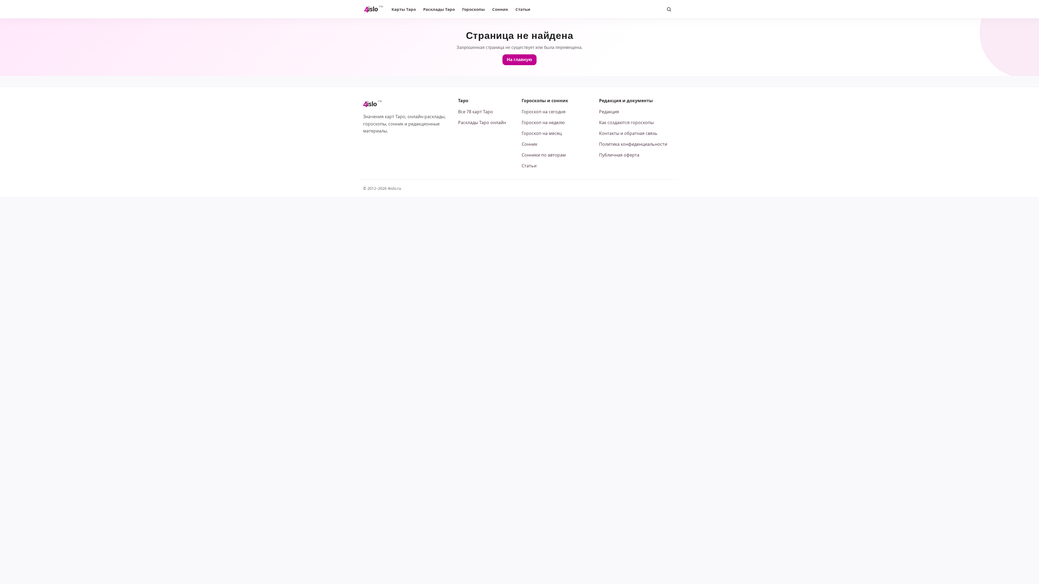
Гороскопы (473, 9)
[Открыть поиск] (669, 9)
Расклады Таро (439, 9)
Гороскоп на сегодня (543, 112)
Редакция (609, 112)
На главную (519, 59)
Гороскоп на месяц (542, 133)
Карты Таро (404, 9)
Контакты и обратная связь (628, 133)
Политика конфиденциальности (633, 144)
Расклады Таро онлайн (482, 122)
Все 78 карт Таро (475, 112)
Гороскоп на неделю (543, 122)
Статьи (522, 9)
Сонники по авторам (544, 155)
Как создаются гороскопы (626, 122)
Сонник (500, 9)
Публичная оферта (619, 155)
